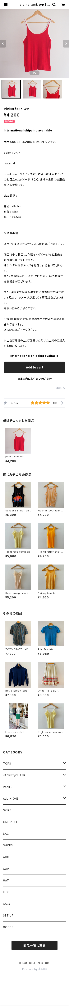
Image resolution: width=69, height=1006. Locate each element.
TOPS (7, 763)
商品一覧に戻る (34, 946)
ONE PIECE (10, 822)
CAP (6, 868)
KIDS (6, 892)
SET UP (8, 915)
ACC (6, 857)
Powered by (30, 969)
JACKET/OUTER (14, 775)
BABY (7, 903)
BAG (6, 833)
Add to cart (34, 367)
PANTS (8, 787)
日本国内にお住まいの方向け (34, 378)
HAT (6, 880)
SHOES (8, 845)
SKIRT (7, 810)
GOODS (8, 927)
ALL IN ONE (11, 798)
